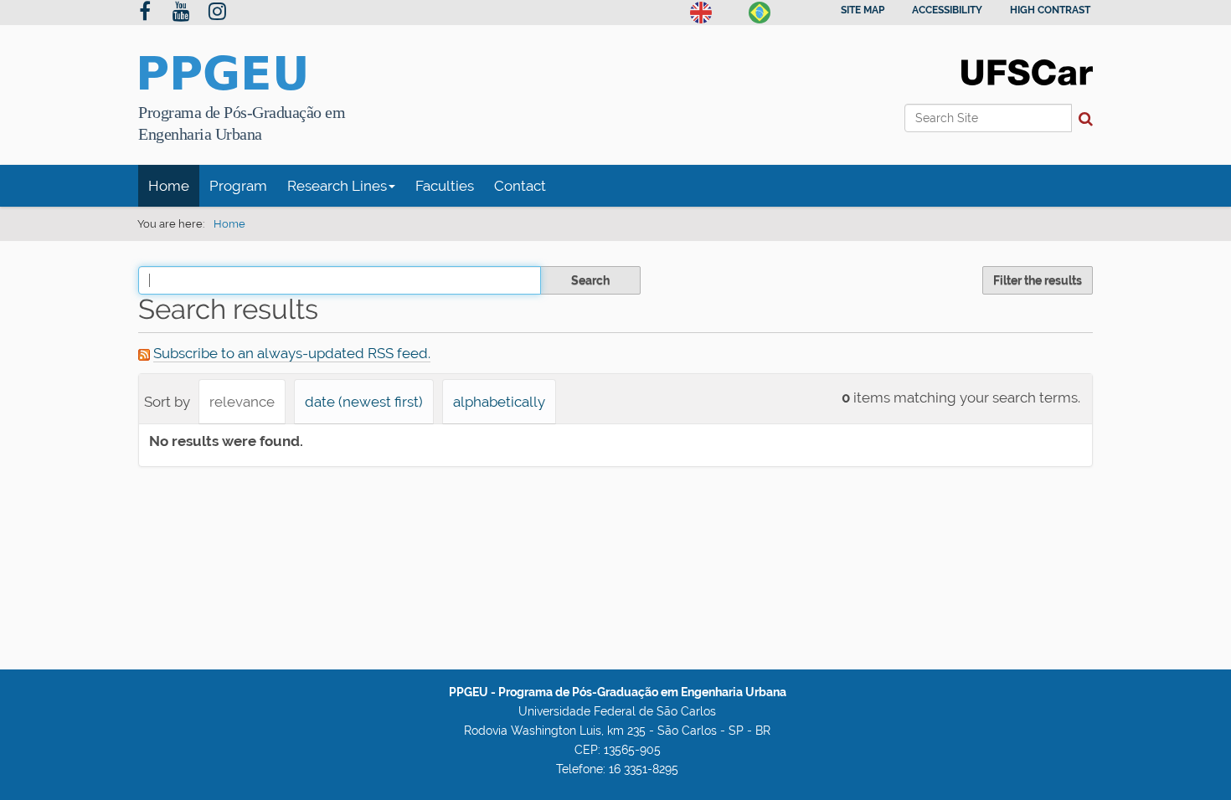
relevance (242, 401)
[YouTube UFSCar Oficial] (181, 13)
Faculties (444, 185)
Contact (520, 185)
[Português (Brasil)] (759, 11)
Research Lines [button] (337, 185)
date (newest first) (364, 401)
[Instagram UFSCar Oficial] (217, 13)
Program (238, 185)
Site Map (862, 10)
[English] (701, 11)
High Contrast (1050, 10)
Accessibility (947, 10)
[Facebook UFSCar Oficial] (145, 13)
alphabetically (499, 401)
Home (168, 185)
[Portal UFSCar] (1027, 71)
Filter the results (1037, 280)
